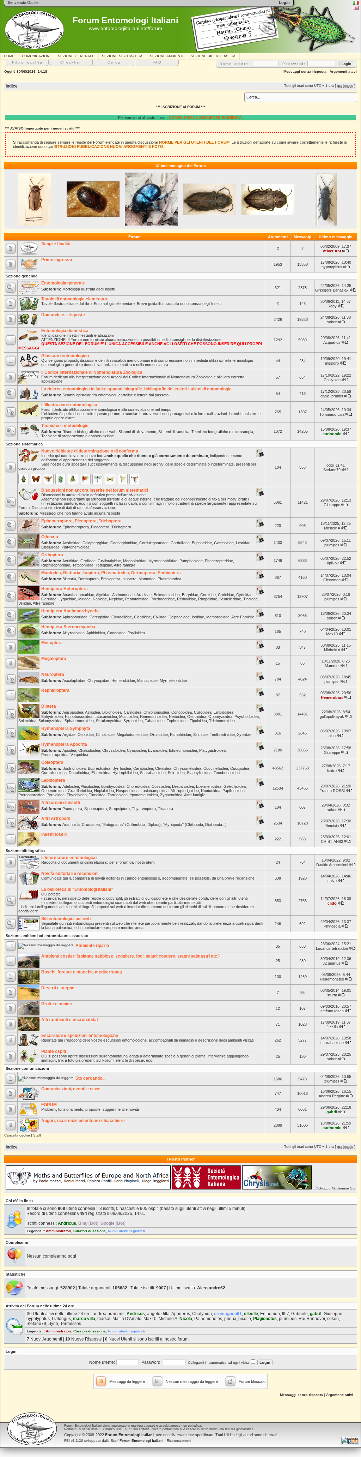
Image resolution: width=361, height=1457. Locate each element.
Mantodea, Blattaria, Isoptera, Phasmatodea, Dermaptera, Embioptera (111, 572)
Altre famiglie (124, 565)
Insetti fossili (54, 834)
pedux (230, 1318)
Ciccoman (332, 580)
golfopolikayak (332, 716)
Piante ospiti (53, 1051)
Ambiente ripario (92, 945)
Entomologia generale (63, 283)
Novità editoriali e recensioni (69, 873)
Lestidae (243, 543)
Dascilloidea (79, 773)
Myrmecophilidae (162, 561)
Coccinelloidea (215, 768)
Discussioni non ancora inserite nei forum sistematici (94, 490)
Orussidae (159, 734)
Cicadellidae (121, 617)
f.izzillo (332, 1027)
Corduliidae (180, 543)
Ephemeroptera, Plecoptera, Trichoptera (81, 520)
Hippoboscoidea (78, 716)
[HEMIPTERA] (60, 479)
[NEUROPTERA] (110, 479)
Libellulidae (50, 547)
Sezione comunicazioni (27, 1068)
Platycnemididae (76, 547)
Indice (12, 86)
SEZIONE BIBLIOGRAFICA (213, 56)
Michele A (332, 528)
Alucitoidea (90, 786)
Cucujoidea (239, 768)
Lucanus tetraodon (332, 948)
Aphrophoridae (74, 617)
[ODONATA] (97, 479)
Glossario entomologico (65, 355)
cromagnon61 (228, 1313)
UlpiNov (332, 563)
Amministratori (58, 1231)
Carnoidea (132, 712)
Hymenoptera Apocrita (64, 744)
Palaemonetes (332, 979)
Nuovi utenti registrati (126, 1231)
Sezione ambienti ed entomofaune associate (47, 936)
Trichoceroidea (222, 721)
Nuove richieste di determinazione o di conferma (89, 451)
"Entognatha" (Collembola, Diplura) (131, 824)
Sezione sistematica (24, 444)
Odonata (49, 536)
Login (11, 1351)
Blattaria (69, 579)
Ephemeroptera (75, 527)
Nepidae (116, 599)
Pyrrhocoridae (163, 599)
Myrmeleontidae (173, 680)
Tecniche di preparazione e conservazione (77, 436)
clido (332, 903)
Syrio (53, 1323)
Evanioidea (157, 750)
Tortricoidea (118, 795)
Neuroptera (52, 674)
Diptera (48, 706)
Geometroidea (53, 791)
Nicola (185, 1318)
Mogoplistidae (134, 561)
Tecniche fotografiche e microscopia (222, 432)
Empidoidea (223, 712)
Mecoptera (52, 642)
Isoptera (129, 579)
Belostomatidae (167, 595)
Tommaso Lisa (331, 414)
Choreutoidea (138, 786)
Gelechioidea (235, 786)
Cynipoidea (136, 750)
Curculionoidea (54, 773)
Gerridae (48, 599)
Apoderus (180, 1313)
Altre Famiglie (242, 617)
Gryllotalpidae (109, 561)
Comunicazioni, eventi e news (70, 1088)
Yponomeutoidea (144, 795)
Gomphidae (224, 543)
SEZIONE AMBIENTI (166, 56)
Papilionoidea (233, 791)
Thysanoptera (144, 809)
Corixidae (226, 595)
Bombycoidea (112, 786)
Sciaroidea (27, 721)
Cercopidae (99, 617)
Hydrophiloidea (125, 773)
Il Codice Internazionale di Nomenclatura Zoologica (91, 372)
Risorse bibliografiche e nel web (89, 432)
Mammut (332, 666)
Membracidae (218, 617)
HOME (9, 56)
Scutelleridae (230, 599)
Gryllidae (88, 561)
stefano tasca (332, 1011)
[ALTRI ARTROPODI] (134, 479)
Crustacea (91, 824)
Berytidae (190, 595)
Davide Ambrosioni (332, 865)
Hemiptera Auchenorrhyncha (70, 610)
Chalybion (332, 380)
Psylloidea (136, 633)
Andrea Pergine (332, 1096)
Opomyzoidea (220, 716)
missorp (332, 363)
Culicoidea (203, 712)
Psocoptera (72, 809)
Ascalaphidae (73, 680)
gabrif (331, 1112)
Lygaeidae (67, 599)
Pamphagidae (191, 561)
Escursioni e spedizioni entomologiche (79, 1035)
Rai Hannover (312, 1318)
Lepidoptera (53, 780)
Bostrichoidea (74, 768)
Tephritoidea (177, 721)
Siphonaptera (95, 809)
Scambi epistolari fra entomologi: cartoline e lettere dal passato (115, 395)
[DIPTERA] (73, 479)
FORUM (49, 1104)
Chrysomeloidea (187, 768)
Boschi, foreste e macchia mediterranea (81, 972)
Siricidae (200, 734)
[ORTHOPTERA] (85, 479)
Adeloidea (70, 786)
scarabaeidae (332, 1043)
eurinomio (332, 434)
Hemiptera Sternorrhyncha (68, 626)
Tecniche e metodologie (64, 425)
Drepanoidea (183, 786)
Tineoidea (97, 795)
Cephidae (86, 734)
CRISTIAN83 (332, 841)
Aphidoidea (95, 633)
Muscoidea (128, 716)
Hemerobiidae (123, 680)
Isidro (332, 770)
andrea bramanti (108, 1313)
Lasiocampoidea (155, 791)
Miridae (84, 599)
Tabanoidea (155, 721)
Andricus (67, 1223)
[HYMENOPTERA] (48, 479)
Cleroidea (163, 768)
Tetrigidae (104, 565)
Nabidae (100, 599)
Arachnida (71, 824)
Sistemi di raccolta (173, 432)
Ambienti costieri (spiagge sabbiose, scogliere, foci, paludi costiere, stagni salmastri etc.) (130, 956)
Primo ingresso (56, 259)
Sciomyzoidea (50, 721)
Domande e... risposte (63, 314)
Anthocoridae (123, 595)
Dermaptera (88, 579)
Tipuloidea (198, 721)
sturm (332, 995)
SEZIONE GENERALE (76, 56)
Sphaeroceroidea (79, 721)
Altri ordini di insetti (60, 802)
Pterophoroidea (31, 795)
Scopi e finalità (56, 243)
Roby (332, 306)
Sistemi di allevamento (137, 432)
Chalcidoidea (89, 750)
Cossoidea (161, 786)
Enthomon (270, 1313)
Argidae (68, 734)
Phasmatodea (169, 579)
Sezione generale (21, 276)
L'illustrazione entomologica (69, 404)
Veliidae (24, 603)
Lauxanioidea (105, 716)
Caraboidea (143, 768)
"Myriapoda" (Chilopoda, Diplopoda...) (195, 824)
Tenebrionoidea (227, 773)
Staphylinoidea (199, 773)
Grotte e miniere (57, 1003)
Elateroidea (100, 773)
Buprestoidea (99, 768)
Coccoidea (116, 633)
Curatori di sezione (89, 1231)
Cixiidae (159, 617)
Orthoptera (52, 554)
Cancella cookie (17, 1135)
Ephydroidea (52, 716)
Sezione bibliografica (25, 851)
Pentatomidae (136, 599)
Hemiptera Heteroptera (64, 588)
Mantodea (147, 579)
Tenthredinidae (222, 734)
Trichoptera (121, 527)
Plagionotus (265, 1318)
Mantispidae (147, 680)
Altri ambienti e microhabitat (69, 1019)
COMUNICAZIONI (36, 56)
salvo (332, 881)
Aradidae (144, 595)
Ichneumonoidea (183, 750)
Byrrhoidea (121, 768)
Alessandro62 (211, 1287)
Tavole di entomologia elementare (75, 298)
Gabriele (299, 1313)
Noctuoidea (210, 791)
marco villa (84, 1318)
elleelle (251, 1313)
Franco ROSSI (332, 791)
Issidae (198, 617)
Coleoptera (52, 762)
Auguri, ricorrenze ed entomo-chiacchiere (83, 1120)
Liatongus (61, 1318)
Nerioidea (177, 716)
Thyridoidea (77, 795)
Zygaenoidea (171, 795)
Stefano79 (332, 470)
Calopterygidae (95, 543)
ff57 (285, 1313)
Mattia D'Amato (126, 1318)
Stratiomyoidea (108, 721)
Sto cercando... (90, 1078)
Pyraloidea (56, 795)
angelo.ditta (158, 1313)
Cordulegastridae (154, 543)
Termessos (70, 1323)
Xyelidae (244, 734)
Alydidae (103, 595)
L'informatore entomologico (69, 857)
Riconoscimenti (179, 1441)
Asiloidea (92, 712)
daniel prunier (331, 396)
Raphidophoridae (55, 565)
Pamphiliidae (180, 734)
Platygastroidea (212, 750)
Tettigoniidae (82, 565)
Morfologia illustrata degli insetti (88, 289)
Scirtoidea (176, 773)
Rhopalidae (207, 599)
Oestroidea (196, 716)
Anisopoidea (72, 712)
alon (332, 735)
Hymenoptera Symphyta (65, 728)
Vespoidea (79, 755)
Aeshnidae (71, 543)
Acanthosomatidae (78, 595)
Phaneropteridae (219, 561)
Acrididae (70, 561)
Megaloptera (53, 658)
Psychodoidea (246, 716)
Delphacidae (179, 617)
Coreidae (208, 595)
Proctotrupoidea (54, 755)
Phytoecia (332, 926)
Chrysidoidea (113, 750)
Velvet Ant (332, 251)
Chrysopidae (98, 680)
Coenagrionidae (123, 543)
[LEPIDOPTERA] (36, 479)
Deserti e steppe (57, 987)
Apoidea (69, 750)
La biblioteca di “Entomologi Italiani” (77, 889)
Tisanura (165, 809)
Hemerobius (332, 697)
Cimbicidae (105, 734)
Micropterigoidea (185, 791)
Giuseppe (332, 505)
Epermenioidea (208, 786)
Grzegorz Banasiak (332, 290)
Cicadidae (142, 617)
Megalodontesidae (132, 734)
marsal (103, 1318)
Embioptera (110, 579)
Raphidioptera (55, 690)
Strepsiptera (119, 809)
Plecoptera (100, 527)
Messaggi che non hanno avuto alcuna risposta (79, 513)
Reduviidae (186, 599)
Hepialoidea (104, 791)
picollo (244, 1318)
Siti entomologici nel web (66, 918)
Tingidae (250, 599)
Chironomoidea (156, 712)
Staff (37, 1135)
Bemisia (332, 825)
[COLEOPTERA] (23, 479)
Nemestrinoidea (153, 716)
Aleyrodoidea (73, 633)
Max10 (332, 634)
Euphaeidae (202, 543)
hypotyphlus (332, 267)
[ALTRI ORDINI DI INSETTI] (122, 479)
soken (332, 322)
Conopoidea (181, 712)
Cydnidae (244, 595)
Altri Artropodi (55, 818)
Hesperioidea (127, 791)
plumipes (331, 545)
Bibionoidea (112, 712)
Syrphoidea (133, 721)
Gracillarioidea (80, 791)
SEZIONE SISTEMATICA (122, 56)
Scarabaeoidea (153, 773)
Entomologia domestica (64, 330)
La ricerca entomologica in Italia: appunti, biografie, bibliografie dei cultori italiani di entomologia (136, 388)
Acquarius (332, 342)
